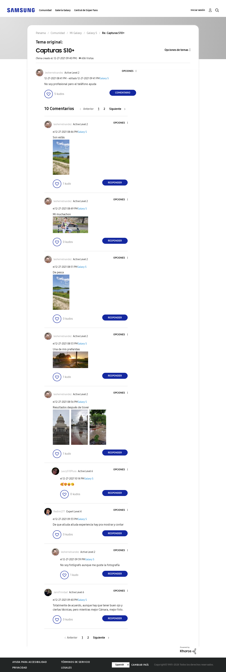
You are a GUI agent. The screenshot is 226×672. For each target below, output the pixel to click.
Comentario (122, 92)
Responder (115, 182)
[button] (130, 71)
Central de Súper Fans (86, 10)
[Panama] (21, 10)
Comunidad (45, 10)
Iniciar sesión (198, 10)
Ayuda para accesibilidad (29, 662)
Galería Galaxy (63, 10)
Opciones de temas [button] (176, 50)
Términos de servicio (75, 662)
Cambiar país (140, 664)
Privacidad (19, 667)
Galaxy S (104, 78)
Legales (66, 667)
